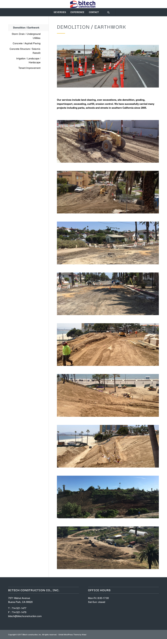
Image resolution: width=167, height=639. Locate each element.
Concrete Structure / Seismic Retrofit (25, 50)
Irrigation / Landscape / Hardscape (28, 60)
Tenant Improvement (29, 67)
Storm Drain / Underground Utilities (26, 36)
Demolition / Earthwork (26, 27)
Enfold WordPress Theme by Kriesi (72, 634)
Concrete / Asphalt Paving (26, 43)
